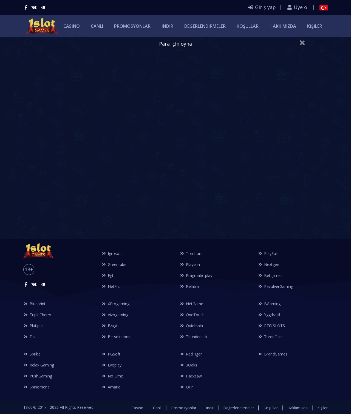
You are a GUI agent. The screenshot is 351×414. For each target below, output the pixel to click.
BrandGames (275, 354)
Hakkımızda (283, 26)
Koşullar (248, 26)
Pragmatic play (198, 275)
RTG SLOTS (274, 325)
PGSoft (113, 354)
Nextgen (271, 264)
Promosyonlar (132, 26)
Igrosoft (114, 253)
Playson (192, 264)
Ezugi (112, 325)
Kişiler (314, 26)
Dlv (32, 336)
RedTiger (193, 354)
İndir (167, 26)
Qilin (189, 387)
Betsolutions (118, 336)
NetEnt (113, 286)
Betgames (272, 275)
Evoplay (114, 365)
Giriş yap (265, 7)
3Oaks (191, 365)
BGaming (272, 303)
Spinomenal (39, 387)
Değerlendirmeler (205, 26)
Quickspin (194, 325)
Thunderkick (196, 336)
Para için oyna (175, 43)
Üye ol (300, 7)
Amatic (113, 387)
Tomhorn (194, 253)
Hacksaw (193, 376)
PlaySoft (271, 253)
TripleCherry (40, 314)
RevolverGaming (278, 286)
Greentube (116, 264)
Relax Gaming (41, 365)
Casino (71, 26)
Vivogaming (117, 314)
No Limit (115, 376)
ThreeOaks (273, 336)
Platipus (36, 325)
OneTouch (195, 314)
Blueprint (37, 303)
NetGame (194, 303)
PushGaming (40, 376)
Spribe (35, 354)
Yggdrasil (271, 314)
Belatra (192, 286)
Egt (110, 275)
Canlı (97, 26)
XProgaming (118, 303)
